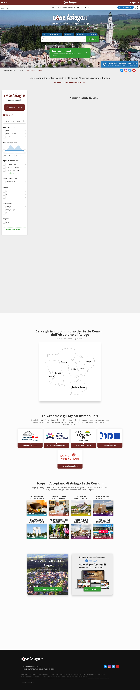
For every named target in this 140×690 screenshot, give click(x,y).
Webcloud (91, 678)
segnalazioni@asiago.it (81, 676)
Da (5, 155)
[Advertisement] (14, 269)
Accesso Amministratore (27, 682)
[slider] (4, 151)
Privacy (97, 678)
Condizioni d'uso (104, 678)
